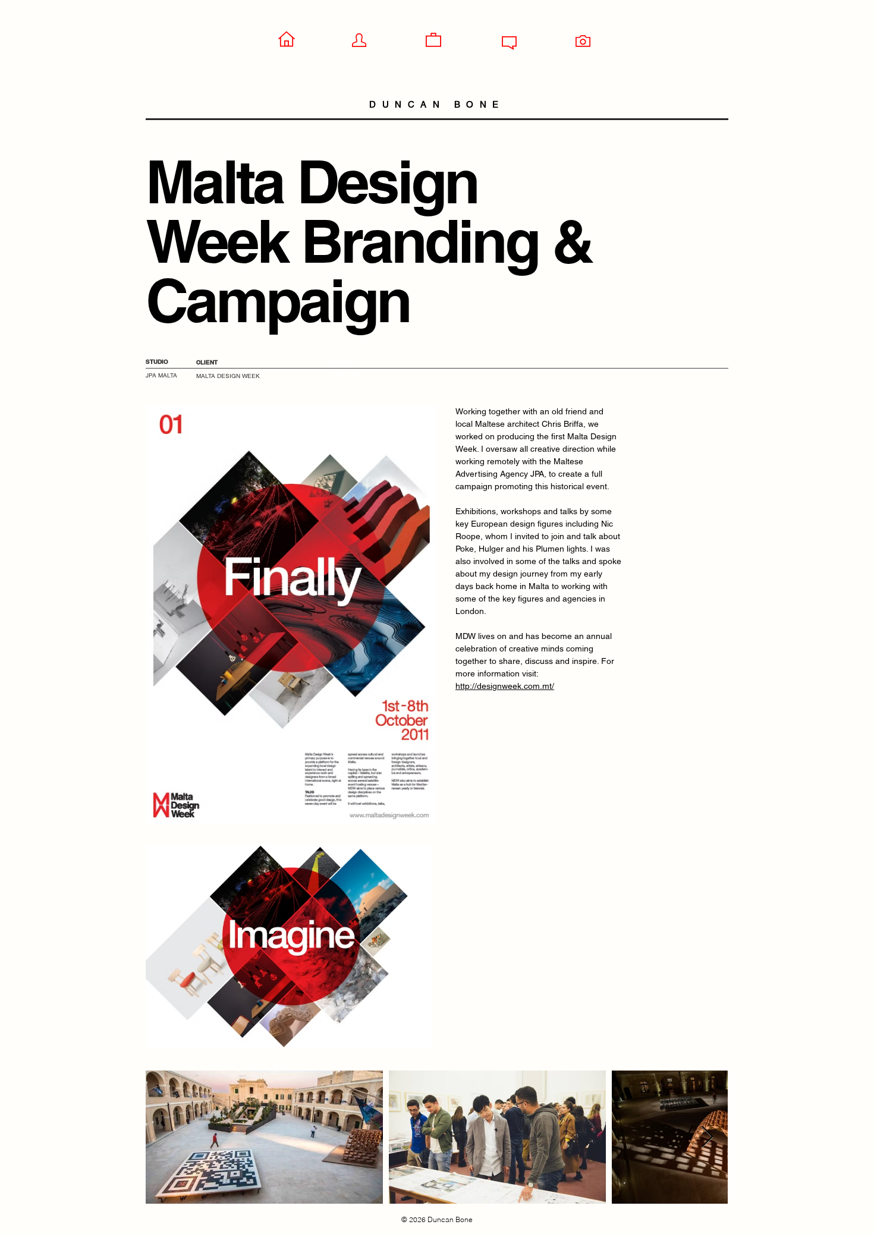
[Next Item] (707, 1137)
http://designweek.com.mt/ (504, 686)
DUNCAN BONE (437, 104)
